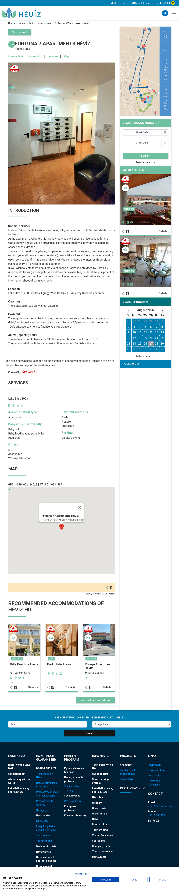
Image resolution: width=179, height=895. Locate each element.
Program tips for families (45, 803)
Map (66, 56)
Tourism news (100, 829)
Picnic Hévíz (126, 779)
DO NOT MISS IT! (46, 768)
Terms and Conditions (154, 783)
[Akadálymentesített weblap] (173, 3)
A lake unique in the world (19, 781)
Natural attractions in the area (46, 784)
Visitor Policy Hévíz (103, 835)
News (95, 819)
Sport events (43, 835)
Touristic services (102, 851)
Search (145, 155)
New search (19, 32)
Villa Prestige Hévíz (24, 664)
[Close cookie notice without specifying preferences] (175, 873)
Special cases (72, 795)
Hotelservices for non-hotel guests (46, 859)
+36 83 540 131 (156, 815)
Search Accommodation (95, 700)
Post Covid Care (73, 801)
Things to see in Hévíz (44, 775)
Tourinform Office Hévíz (102, 766)
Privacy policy (80, 874)
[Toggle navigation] (174, 13)
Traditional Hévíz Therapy (73, 788)
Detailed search (145, 162)
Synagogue (42, 810)
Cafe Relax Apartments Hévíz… (144, 275)
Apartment (17, 658)
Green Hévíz (99, 808)
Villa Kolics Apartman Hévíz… (143, 213)
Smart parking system (100, 781)
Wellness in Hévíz (46, 846)
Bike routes (42, 821)
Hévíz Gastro (43, 851)
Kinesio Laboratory (75, 815)
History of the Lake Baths (19, 766)
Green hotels (99, 813)
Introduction (15, 56)
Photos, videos (101, 824)
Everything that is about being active (46, 828)
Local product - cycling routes (128, 772)
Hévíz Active (43, 815)
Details (32, 687)
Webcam (97, 802)
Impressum (154, 764)
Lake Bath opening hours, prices (19, 790)
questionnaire (100, 773)
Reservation (35, 56)
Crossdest (126, 764)
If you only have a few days (74, 770)
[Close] (79, 507)
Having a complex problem (74, 779)
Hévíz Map (98, 797)
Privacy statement (158, 770)
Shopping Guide (101, 846)
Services (53, 56)
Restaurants (99, 857)
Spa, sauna (98, 840)
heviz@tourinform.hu (159, 806)
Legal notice (154, 775)
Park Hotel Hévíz (59, 664)
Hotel (51, 658)
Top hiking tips (44, 840)
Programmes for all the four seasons (47, 794)
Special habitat (16, 773)
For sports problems (70, 808)
